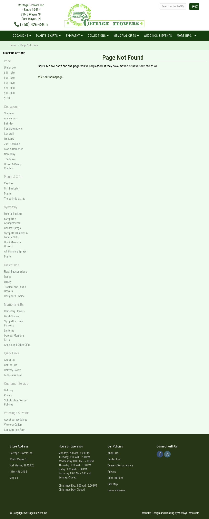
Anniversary (11, 118)
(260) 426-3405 (33, 24)
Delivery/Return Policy (120, 465)
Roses (7, 276)
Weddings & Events (158, 35)
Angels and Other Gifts (17, 344)
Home (13, 45)
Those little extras (14, 198)
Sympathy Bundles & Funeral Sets (16, 235)
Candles (8, 183)
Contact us (114, 459)
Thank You (10, 159)
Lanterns (9, 330)
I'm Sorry (9, 138)
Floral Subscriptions (15, 271)
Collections (97, 35)
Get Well (9, 133)
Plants (8, 193)
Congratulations (13, 128)
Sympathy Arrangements (12, 221)
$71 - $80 (9, 88)
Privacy (8, 395)
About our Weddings (15, 419)
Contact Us (10, 365)
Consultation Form (14, 429)
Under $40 (10, 67)
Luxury (7, 281)
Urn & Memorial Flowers (12, 244)
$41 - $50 (9, 72)
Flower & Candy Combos (12, 166)
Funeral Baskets (13, 213)
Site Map (113, 484)
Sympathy (73, 35)
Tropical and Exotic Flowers (15, 289)
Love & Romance (13, 149)
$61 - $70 (9, 83)
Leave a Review (13, 375)
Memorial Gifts (125, 35)
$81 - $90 (9, 93)
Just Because (12, 143)
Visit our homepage (50, 77)
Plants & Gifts (47, 35)
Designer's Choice (14, 296)
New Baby (9, 154)
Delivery (8, 390)
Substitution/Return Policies (15, 402)
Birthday (8, 123)
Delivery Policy (12, 370)
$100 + (8, 98)
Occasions (20, 35)
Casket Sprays (12, 228)
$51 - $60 (9, 77)
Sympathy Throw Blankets (13, 323)
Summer (9, 113)
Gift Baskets (11, 188)
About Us (9, 359)
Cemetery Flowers (14, 311)
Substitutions (115, 477)
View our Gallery (13, 424)
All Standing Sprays (15, 251)
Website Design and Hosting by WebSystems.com (170, 513)
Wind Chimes (11, 316)
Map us (14, 477)
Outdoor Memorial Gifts (14, 337)
